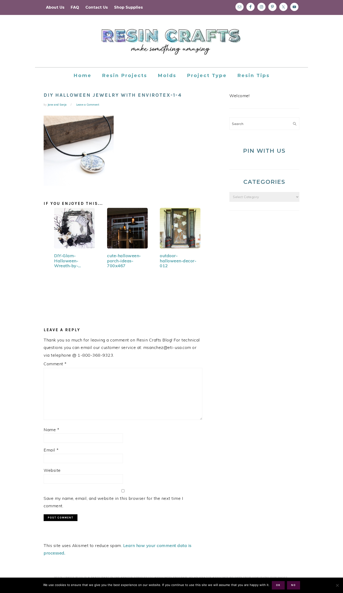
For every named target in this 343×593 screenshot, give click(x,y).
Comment (55, 363)
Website (52, 470)
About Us (55, 7)
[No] (337, 585)
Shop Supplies (128, 7)
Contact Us (96, 7)
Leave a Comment (87, 104)
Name (51, 429)
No (293, 585)
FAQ (75, 7)
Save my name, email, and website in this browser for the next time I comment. (113, 502)
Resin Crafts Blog (171, 45)
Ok (278, 585)
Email (51, 450)
